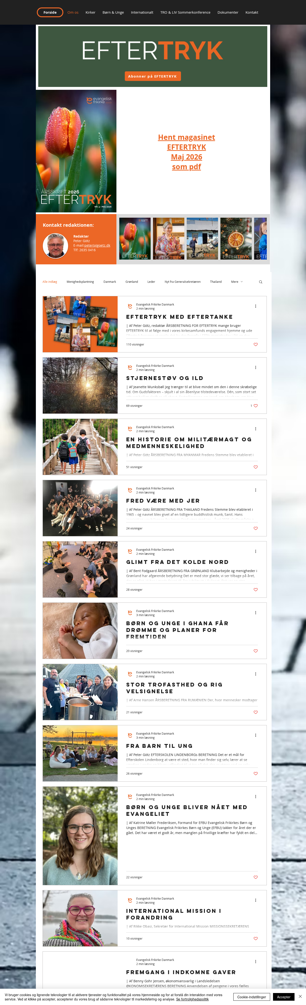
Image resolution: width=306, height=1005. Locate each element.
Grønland (132, 282)
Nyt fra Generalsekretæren (183, 282)
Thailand (216, 282)
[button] (252, 12)
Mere (234, 282)
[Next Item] (257, 238)
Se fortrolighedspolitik (192, 999)
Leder (151, 282)
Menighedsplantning (80, 282)
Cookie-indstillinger (251, 996)
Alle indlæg (50, 282)
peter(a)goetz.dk (97, 245)
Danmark (110, 282)
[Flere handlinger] (257, 306)
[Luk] (300, 997)
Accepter (283, 996)
